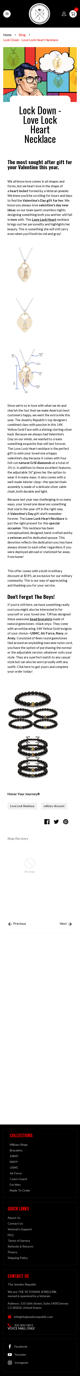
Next (63, 923)
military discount (54, 806)
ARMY (14, 1156)
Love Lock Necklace (22, 806)
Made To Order (20, 1190)
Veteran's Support (20, 1229)
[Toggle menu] (7, 14)
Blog (22, 35)
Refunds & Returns (20, 1246)
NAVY (14, 1162)
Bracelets (16, 1150)
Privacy (12, 1252)
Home (7, 35)
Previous (19, 923)
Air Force (16, 1173)
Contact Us (15, 1223)
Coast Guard (18, 1179)
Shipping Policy (18, 1258)
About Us (14, 1218)
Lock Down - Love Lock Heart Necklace (30, 40)
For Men (15, 1184)
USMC (14, 1167)
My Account (64, 14)
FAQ (11, 1235)
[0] (73, 14)
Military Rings (19, 1144)
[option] (29, 876)
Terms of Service (19, 1240)
